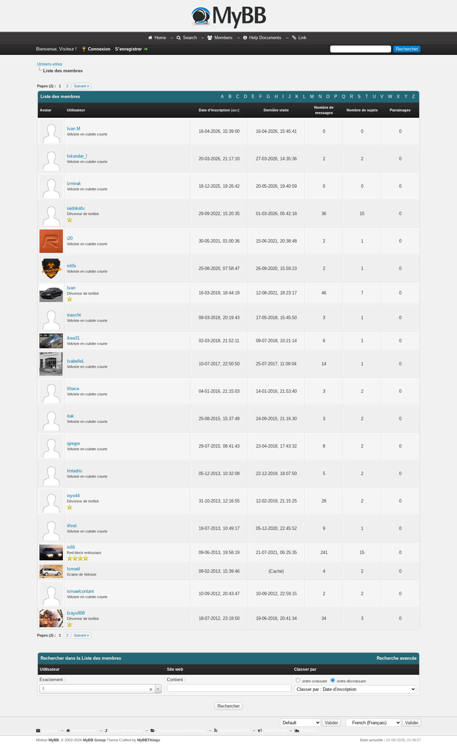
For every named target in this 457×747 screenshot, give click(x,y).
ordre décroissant (351, 681)
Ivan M (73, 128)
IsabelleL (75, 361)
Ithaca (73, 388)
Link (302, 37)
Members (223, 37)
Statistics (309, 730)
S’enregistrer (128, 49)
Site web (175, 669)
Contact (50, 730)
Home (160, 37)
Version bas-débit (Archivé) (181, 730)
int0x (71, 265)
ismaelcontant (80, 591)
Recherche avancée (397, 658)
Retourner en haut (125, 730)
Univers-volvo (49, 64)
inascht (74, 314)
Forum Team (275, 730)
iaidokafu (75, 208)
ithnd (71, 525)
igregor (73, 443)
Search (190, 37)
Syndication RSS (234, 730)
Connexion (99, 49)
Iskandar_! (77, 156)
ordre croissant (314, 681)
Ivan (71, 287)
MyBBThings (148, 740)
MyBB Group (94, 740)
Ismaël (73, 568)
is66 (71, 547)
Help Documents (265, 37)
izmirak (74, 183)
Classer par (305, 669)
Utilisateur (50, 669)
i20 (70, 238)
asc (235, 110)
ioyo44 (73, 495)
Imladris (74, 470)
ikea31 (73, 338)
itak (70, 415)
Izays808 (76, 613)
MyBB (54, 740)
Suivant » (81, 86)
